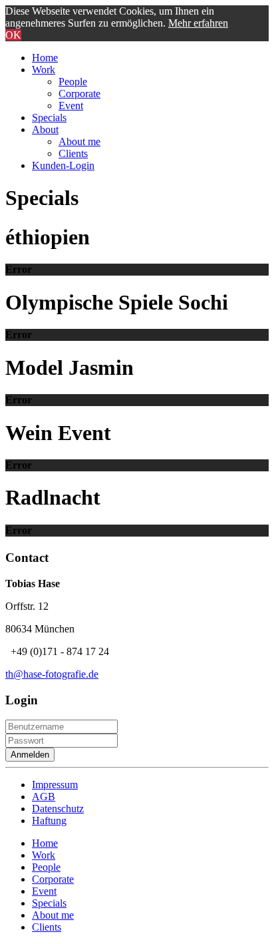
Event (71, 105)
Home (45, 57)
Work (43, 69)
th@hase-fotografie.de (51, 674)
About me (79, 141)
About (45, 129)
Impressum (55, 784)
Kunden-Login (63, 165)
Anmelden (30, 755)
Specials (49, 117)
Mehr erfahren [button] (198, 23)
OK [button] (13, 35)
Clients (73, 153)
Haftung (49, 820)
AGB (43, 796)
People (73, 81)
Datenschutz (58, 808)
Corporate (79, 93)
